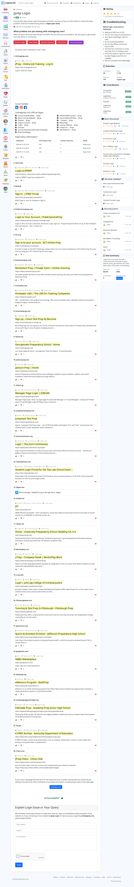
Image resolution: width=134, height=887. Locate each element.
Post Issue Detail (76, 42)
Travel (5, 192)
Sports (5, 175)
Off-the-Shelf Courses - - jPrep (70, 116)
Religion (5, 141)
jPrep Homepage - (24, 132)
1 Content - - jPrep (66, 120)
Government (5, 88)
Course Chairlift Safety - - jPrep (28, 116)
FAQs (103, 877)
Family (6, 55)
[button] (62, 798)
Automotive (5, 12)
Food (5, 80)
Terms (109, 877)
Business (5, 21)
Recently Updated (113, 179)
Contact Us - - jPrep (66, 127)
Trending (96, 877)
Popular (89, 877)
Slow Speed (33, 42)
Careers (5, 29)
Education (6, 38)
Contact (62, 877)
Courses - (21, 127)
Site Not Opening (47, 42)
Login (87, 3)
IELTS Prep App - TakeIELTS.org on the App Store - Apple (39, 492)
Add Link (70, 877)
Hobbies (5, 105)
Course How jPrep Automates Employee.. (32, 130)
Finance (5, 72)
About (55, 877)
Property (5, 133)
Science (5, 150)
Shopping (5, 158)
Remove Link (79, 877)
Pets (5, 124)
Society (5, 167)
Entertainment (5, 46)
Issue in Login (20, 42)
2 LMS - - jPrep (22, 125)
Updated (66, 3)
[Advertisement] (56, 86)
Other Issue (61, 42)
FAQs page (126, 61)
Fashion (5, 63)
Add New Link (56, 787)
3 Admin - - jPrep (23, 120)
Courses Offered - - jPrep (68, 125)
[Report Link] (95, 157)
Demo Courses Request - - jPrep (29, 118)
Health (6, 97)
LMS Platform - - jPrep (67, 130)
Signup (96, 3)
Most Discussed (52, 3)
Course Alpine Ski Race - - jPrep (70, 118)
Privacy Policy (116, 881)
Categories (77, 3)
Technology (5, 184)
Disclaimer (117, 877)
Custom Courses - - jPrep (26, 123)
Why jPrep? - (64, 123)
